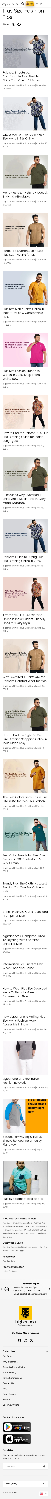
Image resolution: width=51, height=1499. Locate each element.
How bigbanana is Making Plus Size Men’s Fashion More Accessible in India (24, 1020)
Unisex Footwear (10, 1271)
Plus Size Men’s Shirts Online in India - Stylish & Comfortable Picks (23, 313)
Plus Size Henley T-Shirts (20, 1226)
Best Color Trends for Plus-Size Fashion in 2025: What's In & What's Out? (24, 859)
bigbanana (12, 1492)
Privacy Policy (9, 1372)
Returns (6, 1399)
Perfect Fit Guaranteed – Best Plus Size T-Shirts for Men (23, 253)
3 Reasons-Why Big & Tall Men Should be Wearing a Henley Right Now (23, 1141)
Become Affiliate (11, 1405)
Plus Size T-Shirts (10, 1223)
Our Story (7, 1356)
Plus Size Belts (9, 1261)
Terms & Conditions (12, 1378)
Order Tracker (9, 1394)
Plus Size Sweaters (30, 1247)
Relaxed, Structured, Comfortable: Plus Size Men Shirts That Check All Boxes (21, 76)
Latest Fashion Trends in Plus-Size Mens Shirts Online (23, 136)
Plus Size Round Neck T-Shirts (24, 1230)
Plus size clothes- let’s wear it (23, 1199)
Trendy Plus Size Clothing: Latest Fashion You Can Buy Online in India (25, 887)
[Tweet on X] (13, 24)
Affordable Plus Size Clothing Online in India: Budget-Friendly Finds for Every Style (24, 619)
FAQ (5, 1388)
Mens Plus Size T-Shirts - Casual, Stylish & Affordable (25, 194)
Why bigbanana (10, 1361)
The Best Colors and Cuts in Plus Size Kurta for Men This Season (25, 799)
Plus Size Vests (17, 1251)
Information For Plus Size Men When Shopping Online (23, 966)
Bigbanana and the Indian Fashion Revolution (21, 1081)
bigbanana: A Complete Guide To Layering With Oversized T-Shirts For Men (24, 940)
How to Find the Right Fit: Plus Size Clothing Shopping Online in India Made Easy (25, 739)
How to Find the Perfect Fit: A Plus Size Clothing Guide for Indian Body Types (25, 437)
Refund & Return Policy (14, 1367)
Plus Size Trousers (17, 1233)
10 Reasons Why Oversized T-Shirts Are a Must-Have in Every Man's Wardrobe (24, 499)
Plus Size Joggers (33, 1233)
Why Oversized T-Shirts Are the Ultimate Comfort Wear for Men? (25, 679)
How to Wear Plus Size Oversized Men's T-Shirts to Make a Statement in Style (25, 992)
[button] (41, 3)
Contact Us (8, 1383)
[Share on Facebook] (19, 24)
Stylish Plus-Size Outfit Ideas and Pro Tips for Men (25, 914)
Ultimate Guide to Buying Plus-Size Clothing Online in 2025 (24, 559)
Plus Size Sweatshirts (12, 1247)
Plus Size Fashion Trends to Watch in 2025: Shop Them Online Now (21, 375)
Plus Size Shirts (25, 1223)
